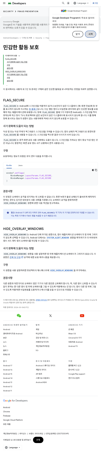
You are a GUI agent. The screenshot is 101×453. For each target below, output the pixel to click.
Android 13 (7, 382)
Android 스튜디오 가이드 (45, 365)
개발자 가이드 (41, 370)
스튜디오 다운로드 (43, 378)
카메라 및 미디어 (42, 342)
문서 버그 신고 (73, 370)
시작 (91, 34)
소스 (5, 342)
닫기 (78, 34)
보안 (5, 338)
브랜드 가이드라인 (36, 434)
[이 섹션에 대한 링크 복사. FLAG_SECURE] (27, 100)
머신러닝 (39, 333)
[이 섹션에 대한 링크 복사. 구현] (10, 151)
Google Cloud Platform (13, 420)
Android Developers (10, 38)
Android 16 (7, 370)
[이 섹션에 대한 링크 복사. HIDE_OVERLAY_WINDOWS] (46, 229)
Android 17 (7, 365)
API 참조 (39, 374)
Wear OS (72, 333)
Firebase (6, 416)
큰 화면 (71, 329)
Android (6, 329)
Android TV (73, 346)
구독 (38, 440)
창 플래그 (33, 109)
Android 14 (7, 378)
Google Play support (76, 374)
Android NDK (41, 382)
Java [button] (20, 165)
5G (37, 350)
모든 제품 (7, 424)
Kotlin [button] (9, 165)
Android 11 (7, 391)
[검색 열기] (63, 3)
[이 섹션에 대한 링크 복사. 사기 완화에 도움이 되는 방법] (36, 126)
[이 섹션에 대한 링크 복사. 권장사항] (15, 191)
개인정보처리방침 (42, 346)
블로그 (5, 350)
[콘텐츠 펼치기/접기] (19, 55)
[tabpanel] (50, 177)
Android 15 (7, 374)
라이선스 (22, 434)
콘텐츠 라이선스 (41, 300)
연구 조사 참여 (73, 378)
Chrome (6, 411)
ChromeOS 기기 (75, 338)
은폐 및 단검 (15, 257)
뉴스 (5, 346)
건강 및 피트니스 (42, 338)
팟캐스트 (6, 354)
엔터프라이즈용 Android (12, 333)
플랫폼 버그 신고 (74, 365)
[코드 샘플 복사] (96, 170)
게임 (37, 329)
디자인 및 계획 (27, 38)
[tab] (9, 165)
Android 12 (7, 386)
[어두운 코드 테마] (93, 170)
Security (8, 11)
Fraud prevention (28, 11)
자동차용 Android (75, 342)
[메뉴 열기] (4, 3)
